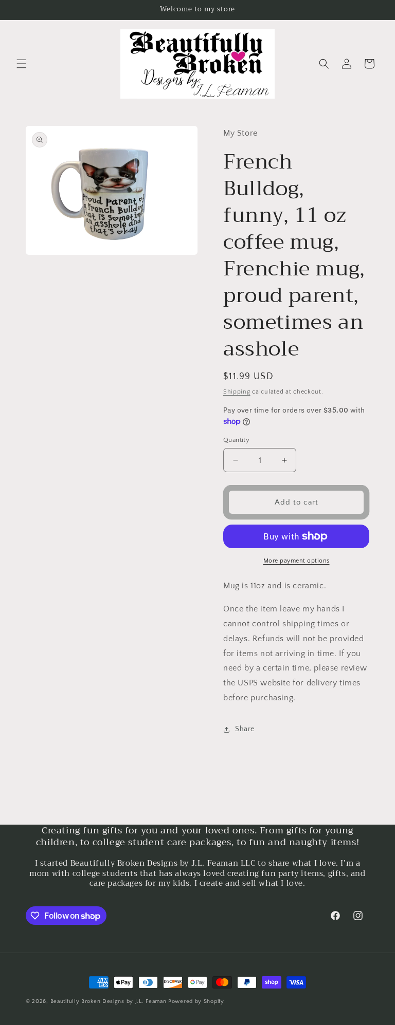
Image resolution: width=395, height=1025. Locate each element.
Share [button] (245, 729)
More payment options (296, 560)
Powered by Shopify (196, 1001)
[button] (21, 63)
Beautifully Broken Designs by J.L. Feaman (108, 1001)
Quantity (236, 439)
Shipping (236, 391)
